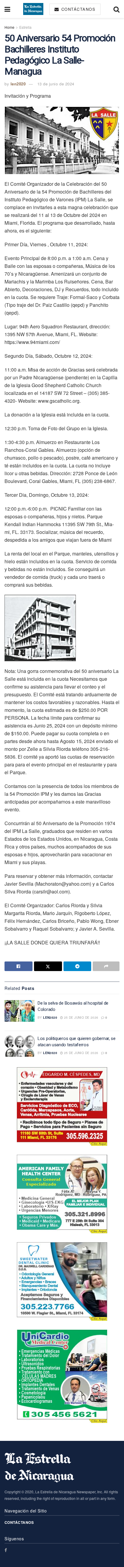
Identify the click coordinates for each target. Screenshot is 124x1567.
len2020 (18, 84)
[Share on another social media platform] (106, 966)
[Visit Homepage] (33, 9)
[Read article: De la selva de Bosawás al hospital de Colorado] (20, 1011)
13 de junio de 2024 (55, 84)
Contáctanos (77, 9)
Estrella (25, 27)
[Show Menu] (7, 9)
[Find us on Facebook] (6, 1550)
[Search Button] (116, 9)
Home (9, 27)
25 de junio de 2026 (80, 1017)
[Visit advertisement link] (62, 1106)
